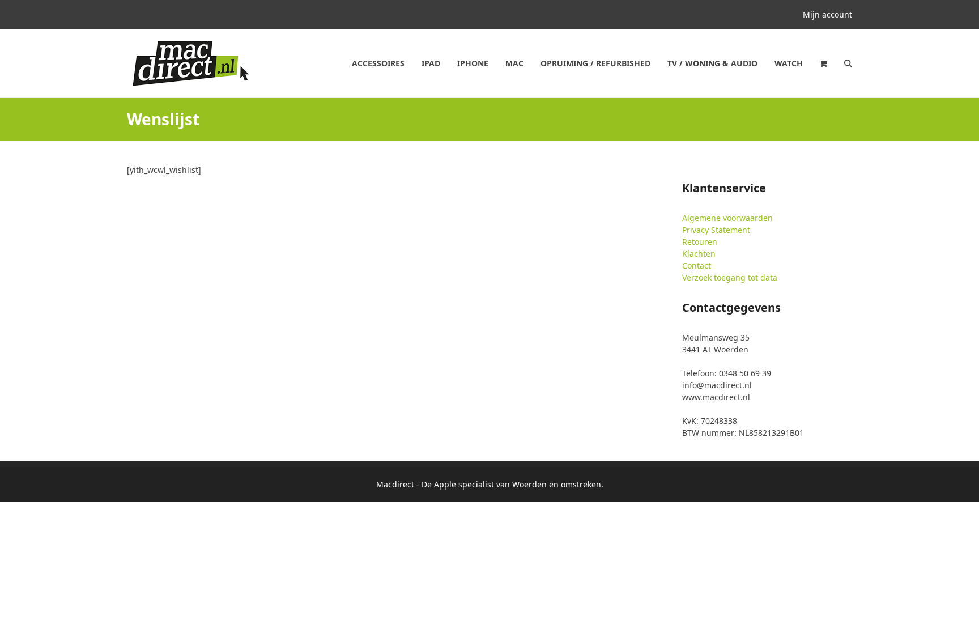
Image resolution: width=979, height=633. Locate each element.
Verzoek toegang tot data (729, 277)
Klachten (699, 253)
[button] (823, 63)
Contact (696, 265)
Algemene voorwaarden (727, 218)
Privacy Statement (716, 229)
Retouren (699, 241)
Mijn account (827, 14)
